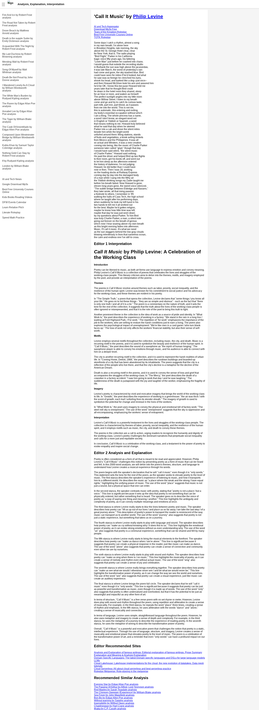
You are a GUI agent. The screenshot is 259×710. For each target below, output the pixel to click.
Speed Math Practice (13, 217)
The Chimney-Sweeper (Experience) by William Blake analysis (127, 692)
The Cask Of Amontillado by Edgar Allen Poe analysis (17, 128)
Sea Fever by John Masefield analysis (114, 695)
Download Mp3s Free (105, 29)
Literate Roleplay (11, 212)
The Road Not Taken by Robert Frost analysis (18, 24)
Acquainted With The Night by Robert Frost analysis (18, 47)
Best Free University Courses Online (17, 190)
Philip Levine (148, 16)
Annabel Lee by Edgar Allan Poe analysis (17, 112)
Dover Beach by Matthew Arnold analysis (15, 32)
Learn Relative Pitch (13, 207)
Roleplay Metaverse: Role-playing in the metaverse (121, 671)
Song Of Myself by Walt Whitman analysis (14, 71)
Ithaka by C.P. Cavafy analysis (110, 708)
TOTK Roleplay (102, 37)
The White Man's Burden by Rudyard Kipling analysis (17, 97)
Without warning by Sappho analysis (113, 700)
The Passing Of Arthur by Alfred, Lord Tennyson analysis (124, 687)
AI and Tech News (12, 179)
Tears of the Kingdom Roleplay (110, 32)
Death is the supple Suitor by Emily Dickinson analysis (17, 39)
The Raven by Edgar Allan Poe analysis (18, 104)
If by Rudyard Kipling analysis (18, 161)
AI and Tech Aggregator (106, 26)
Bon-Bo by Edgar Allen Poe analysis (113, 697)
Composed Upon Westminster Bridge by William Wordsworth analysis (18, 137)
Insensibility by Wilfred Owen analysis (114, 703)
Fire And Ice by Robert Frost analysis (17, 16)
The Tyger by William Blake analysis (16, 120)
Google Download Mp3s (15, 184)
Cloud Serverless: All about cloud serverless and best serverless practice (132, 668)
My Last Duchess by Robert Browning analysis (16, 55)
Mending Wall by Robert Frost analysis (18, 63)
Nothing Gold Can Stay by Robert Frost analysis (16, 154)
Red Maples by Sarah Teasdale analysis (115, 689)
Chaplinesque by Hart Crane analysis (114, 706)
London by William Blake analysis (15, 167)
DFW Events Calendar (14, 202)
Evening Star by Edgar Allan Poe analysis (116, 684)
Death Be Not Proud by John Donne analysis (17, 78)
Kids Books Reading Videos (17, 197)
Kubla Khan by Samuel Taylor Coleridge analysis (18, 146)
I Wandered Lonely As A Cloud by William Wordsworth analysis (18, 88)
